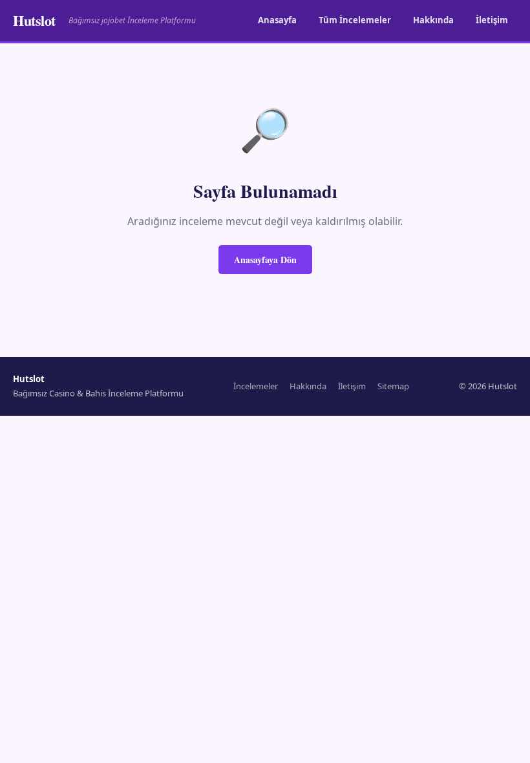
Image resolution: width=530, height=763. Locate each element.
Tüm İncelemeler (355, 20)
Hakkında (433, 20)
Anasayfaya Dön (265, 259)
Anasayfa (277, 20)
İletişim (492, 20)
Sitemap (393, 386)
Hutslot (34, 20)
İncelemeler (255, 386)
